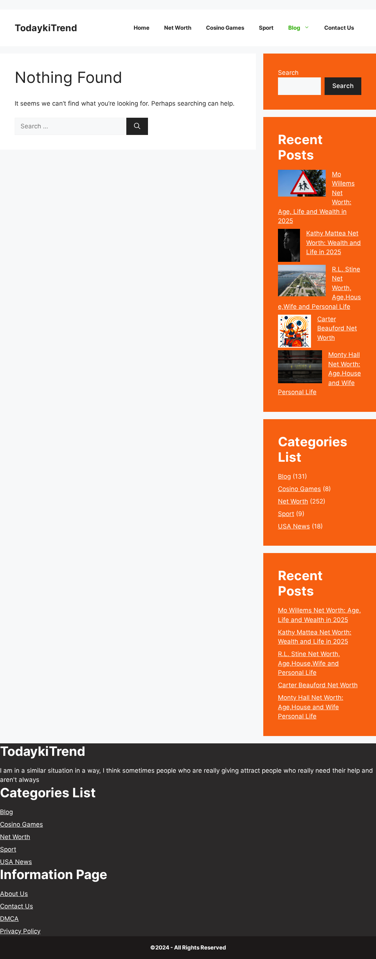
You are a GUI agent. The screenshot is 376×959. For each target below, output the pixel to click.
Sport (266, 27)
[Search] (137, 126)
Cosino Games (225, 27)
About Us (14, 893)
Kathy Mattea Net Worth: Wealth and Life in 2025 (333, 243)
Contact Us (339, 27)
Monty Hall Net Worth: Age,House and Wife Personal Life (310, 707)
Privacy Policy (20, 931)
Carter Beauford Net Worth (337, 328)
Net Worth (177, 27)
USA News (294, 526)
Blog (294, 27)
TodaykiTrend (46, 27)
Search (288, 72)
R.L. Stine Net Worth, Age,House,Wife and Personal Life (309, 663)
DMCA (9, 918)
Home (141, 27)
